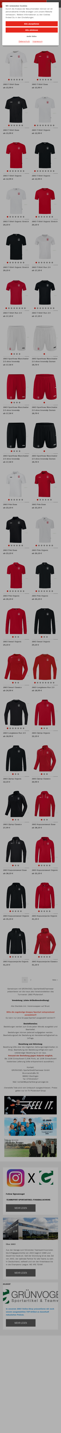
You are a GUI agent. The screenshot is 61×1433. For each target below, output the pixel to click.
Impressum (37, 41)
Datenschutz (24, 41)
